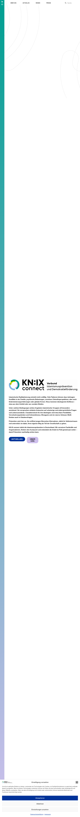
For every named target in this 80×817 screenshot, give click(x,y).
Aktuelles (26, 3)
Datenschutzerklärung (36, 814)
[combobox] (72, 3)
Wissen (38, 3)
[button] (77, 782)
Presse (48, 3)
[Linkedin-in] (2, 2)
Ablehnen (40, 804)
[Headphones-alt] (2, 4)
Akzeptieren (40, 798)
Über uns (13, 3)
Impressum (47, 814)
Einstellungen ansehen (40, 810)
